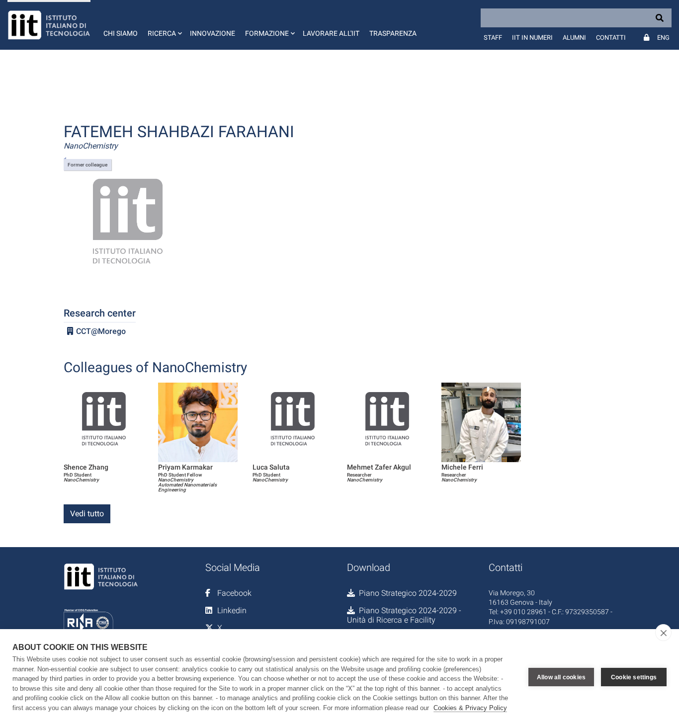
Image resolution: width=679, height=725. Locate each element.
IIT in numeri (532, 37)
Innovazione (212, 33)
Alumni (574, 37)
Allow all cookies (561, 677)
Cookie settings (634, 677)
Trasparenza (393, 33)
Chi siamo (120, 33)
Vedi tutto (87, 513)
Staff (493, 37)
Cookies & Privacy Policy (470, 708)
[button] (164, 25)
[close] (663, 632)
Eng (663, 37)
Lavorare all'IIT (331, 33)
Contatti (611, 37)
